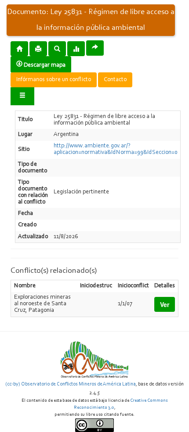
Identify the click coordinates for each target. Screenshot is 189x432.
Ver (164, 304)
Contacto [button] (115, 80)
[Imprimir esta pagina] (38, 48)
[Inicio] (19, 48)
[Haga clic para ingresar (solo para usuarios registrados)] (22, 96)
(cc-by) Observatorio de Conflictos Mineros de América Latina (70, 384)
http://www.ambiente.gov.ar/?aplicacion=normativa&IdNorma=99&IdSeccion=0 (116, 149)
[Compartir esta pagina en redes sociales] (95, 48)
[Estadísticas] (76, 48)
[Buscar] (57, 48)
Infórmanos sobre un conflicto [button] (53, 80)
